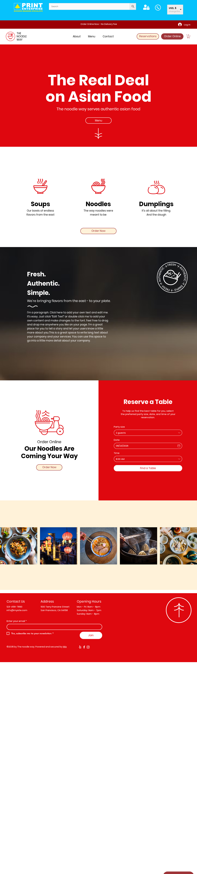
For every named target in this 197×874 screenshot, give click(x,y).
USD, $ (172, 8)
